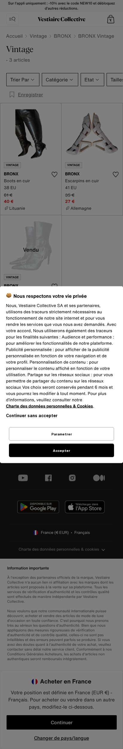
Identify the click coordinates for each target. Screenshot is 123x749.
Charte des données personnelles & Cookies (49, 406)
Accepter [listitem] (61, 450)
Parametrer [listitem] (61, 433)
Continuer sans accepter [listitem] (32, 415)
